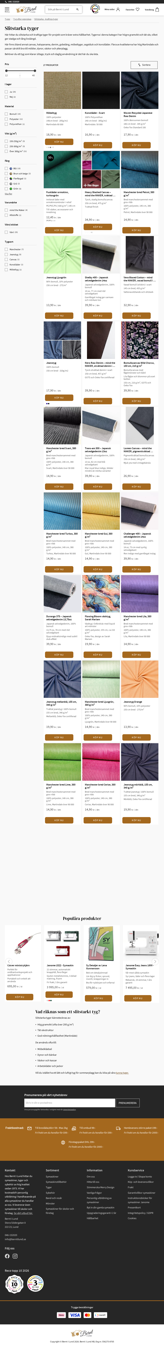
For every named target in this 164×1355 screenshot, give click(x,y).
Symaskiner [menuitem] (52, 1176)
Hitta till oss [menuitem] (93, 1182)
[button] (7, 9)
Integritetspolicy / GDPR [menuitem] (140, 1213)
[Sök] (77, 9)
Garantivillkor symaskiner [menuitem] (141, 1193)
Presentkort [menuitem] (134, 1207)
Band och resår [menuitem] (54, 1198)
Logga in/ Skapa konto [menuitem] (140, 1176)
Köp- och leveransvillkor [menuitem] (141, 1182)
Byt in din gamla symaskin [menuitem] (100, 1207)
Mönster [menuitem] (50, 1203)
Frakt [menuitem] (130, 1187)
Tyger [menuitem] (49, 1187)
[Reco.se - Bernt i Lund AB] (95, 10)
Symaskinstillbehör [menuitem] (56, 1182)
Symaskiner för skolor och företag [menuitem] (60, 1211)
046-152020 (13, 2)
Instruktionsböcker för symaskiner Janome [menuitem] (140, 1200)
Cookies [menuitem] (132, 1218)
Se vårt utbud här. (23, 1213)
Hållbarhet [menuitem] (92, 1218)
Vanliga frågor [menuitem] (94, 1193)
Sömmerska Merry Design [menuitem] (100, 1187)
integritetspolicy (69, 1109)
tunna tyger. (122, 1073)
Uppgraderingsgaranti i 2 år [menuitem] (101, 1213)
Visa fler (8, 193)
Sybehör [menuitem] (50, 1193)
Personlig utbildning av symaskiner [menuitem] (99, 1200)
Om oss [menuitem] (91, 1176)
